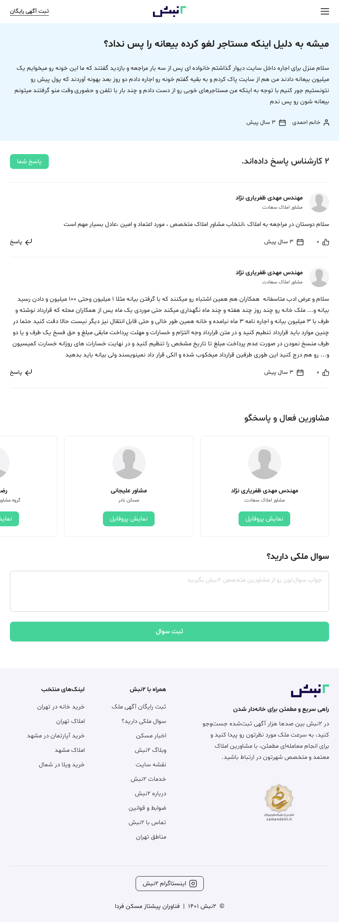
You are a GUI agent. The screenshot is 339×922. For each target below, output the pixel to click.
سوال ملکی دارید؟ (144, 721)
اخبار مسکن (151, 736)
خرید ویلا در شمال (62, 764)
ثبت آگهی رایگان (29, 11)
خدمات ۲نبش (148, 779)
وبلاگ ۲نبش (150, 750)
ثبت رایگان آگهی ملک (139, 707)
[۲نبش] (169, 15)
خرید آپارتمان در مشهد (56, 736)
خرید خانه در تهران (61, 707)
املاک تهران (70, 721)
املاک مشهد (70, 750)
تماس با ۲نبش (147, 822)
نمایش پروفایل (264, 519)
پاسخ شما (29, 161)
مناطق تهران (151, 837)
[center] (325, 11)
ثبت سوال (169, 631)
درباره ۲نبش (150, 793)
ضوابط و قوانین (147, 808)
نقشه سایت (151, 764)
